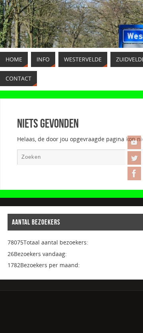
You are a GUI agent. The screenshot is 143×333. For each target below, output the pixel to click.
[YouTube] (134, 142)
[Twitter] (134, 158)
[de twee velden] (134, 173)
